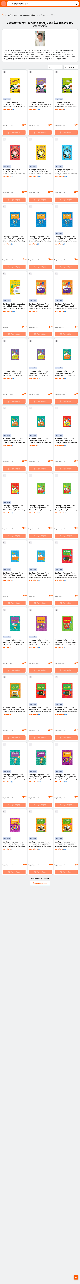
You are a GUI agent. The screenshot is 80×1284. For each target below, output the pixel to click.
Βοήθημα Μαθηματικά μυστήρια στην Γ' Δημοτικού (12, 171)
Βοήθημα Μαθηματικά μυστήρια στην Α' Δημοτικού (64, 171)
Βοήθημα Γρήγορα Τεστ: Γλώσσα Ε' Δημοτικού (13, 372)
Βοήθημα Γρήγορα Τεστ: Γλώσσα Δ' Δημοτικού (65, 372)
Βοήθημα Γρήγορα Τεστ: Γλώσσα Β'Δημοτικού (39, 507)
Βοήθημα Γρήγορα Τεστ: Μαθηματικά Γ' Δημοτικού (39, 641)
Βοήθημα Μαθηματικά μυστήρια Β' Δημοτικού (38, 170)
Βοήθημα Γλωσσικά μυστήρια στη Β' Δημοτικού (40, 103)
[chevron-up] (76, 1277)
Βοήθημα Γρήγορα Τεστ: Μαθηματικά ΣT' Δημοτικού (66, 574)
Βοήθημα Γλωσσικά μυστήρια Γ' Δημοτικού (12, 103)
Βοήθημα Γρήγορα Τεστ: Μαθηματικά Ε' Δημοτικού (13, 238)
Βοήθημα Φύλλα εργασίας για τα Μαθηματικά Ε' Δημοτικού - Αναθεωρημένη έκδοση (14, 305)
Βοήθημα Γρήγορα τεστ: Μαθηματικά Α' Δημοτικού (13, 708)
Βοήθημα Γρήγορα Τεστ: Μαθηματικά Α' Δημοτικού (39, 843)
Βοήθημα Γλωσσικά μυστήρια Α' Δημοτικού (64, 103)
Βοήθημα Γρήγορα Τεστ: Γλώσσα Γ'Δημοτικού (65, 439)
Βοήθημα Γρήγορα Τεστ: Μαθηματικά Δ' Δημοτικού (13, 641)
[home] (3, 15)
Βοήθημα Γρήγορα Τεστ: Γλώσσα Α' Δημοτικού (13, 574)
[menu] (3, 3)
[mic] (76, 3)
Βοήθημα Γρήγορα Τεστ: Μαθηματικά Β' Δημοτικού (65, 641)
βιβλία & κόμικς (12, 15)
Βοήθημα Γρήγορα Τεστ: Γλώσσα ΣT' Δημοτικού (39, 305)
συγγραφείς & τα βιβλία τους (29, 15)
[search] (10, 3)
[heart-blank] (4, 72)
